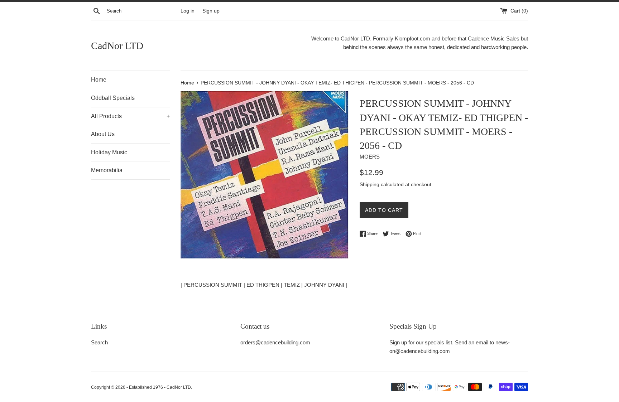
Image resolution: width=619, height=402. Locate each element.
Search (99, 342)
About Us (103, 134)
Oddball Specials (113, 98)
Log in (188, 11)
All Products (130, 116)
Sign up (211, 11)
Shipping (369, 184)
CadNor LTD (117, 45)
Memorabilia (107, 170)
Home (98, 80)
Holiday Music (109, 152)
